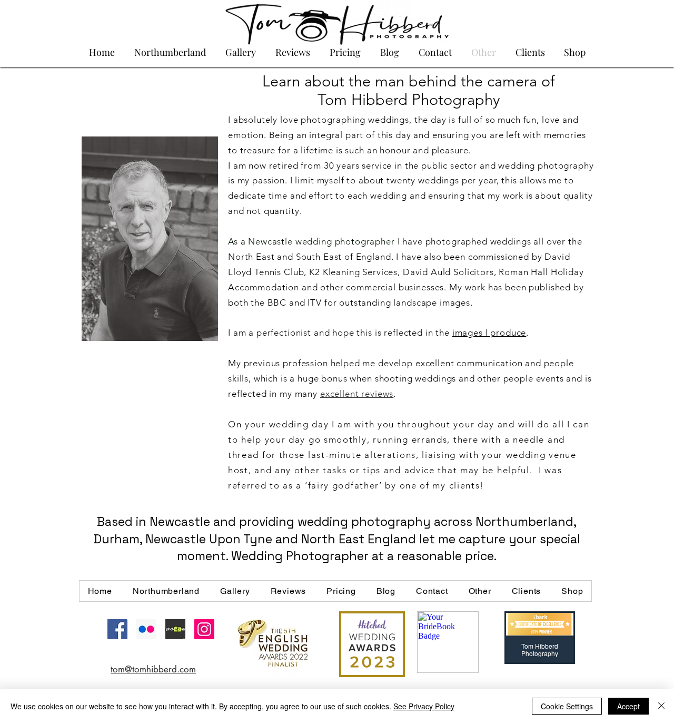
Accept (628, 706)
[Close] (661, 706)
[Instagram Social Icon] (204, 629)
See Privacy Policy (423, 706)
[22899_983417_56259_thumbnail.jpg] (175, 629)
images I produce (489, 332)
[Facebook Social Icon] (117, 629)
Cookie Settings (567, 706)
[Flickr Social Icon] (146, 629)
